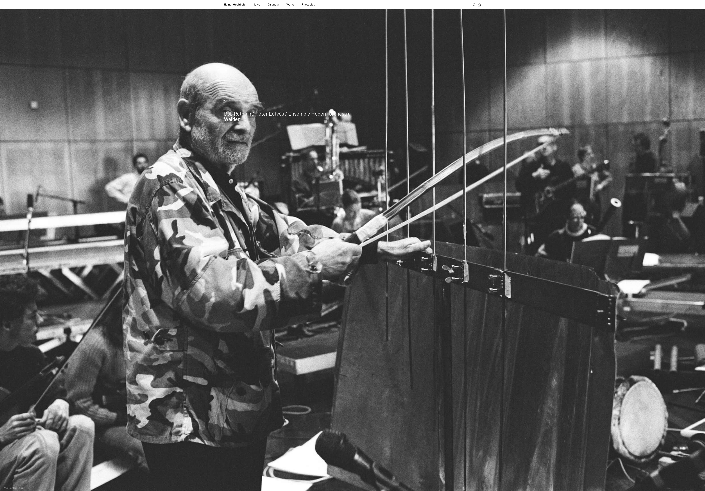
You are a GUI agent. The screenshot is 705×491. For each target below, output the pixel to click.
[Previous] (225, 100)
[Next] (229, 100)
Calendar (273, 4)
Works (290, 4)
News (256, 4)
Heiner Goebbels (234, 4)
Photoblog (308, 4)
